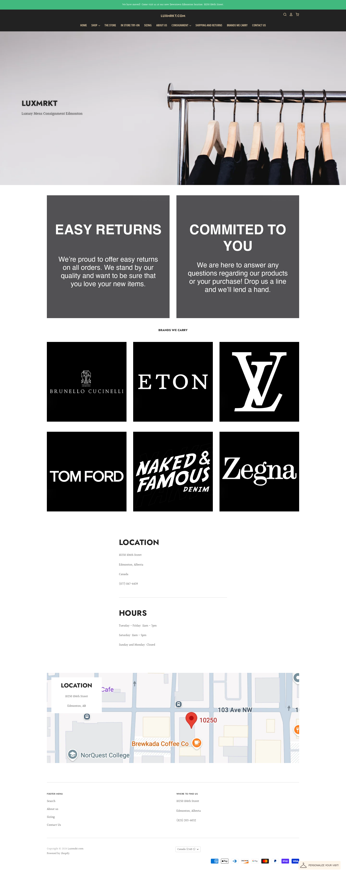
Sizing (148, 25)
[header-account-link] (290, 14)
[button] (319, 865)
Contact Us (259, 25)
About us (161, 25)
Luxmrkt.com (173, 16)
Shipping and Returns (209, 25)
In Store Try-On (130, 25)
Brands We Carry (237, 25)
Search (51, 801)
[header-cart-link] (296, 14)
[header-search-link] (284, 14)
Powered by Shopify (58, 853)
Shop (94, 25)
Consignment (180, 25)
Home (83, 25)
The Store (110, 25)
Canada (186, 849)
